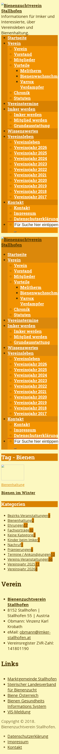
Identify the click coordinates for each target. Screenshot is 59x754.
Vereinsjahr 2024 (30, 158)
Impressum (25, 213)
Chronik (22, 92)
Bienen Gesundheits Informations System (27, 703)
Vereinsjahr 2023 (30, 164)
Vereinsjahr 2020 (30, 180)
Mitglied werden (30, 120)
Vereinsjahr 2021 (30, 174)
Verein (14, 43)
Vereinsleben (21, 136)
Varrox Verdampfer (32, 84)
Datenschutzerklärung (36, 218)
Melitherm (30, 70)
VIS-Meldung (19, 712)
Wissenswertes (23, 131)
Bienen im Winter (18, 492)
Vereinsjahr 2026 (30, 147)
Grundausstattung (32, 125)
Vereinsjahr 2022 (30, 169)
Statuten (22, 98)
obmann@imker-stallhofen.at (29, 634)
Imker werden (21, 109)
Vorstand (23, 54)
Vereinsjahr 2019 (30, 185)
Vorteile (22, 65)
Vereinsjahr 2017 (30, 196)
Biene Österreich (23, 695)
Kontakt (16, 202)
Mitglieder (24, 59)
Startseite (17, 37)
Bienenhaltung (12, 484)
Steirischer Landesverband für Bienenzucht (32, 687)
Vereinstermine (23, 103)
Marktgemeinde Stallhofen (32, 679)
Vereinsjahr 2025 (30, 153)
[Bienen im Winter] (12, 479)
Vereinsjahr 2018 (30, 191)
